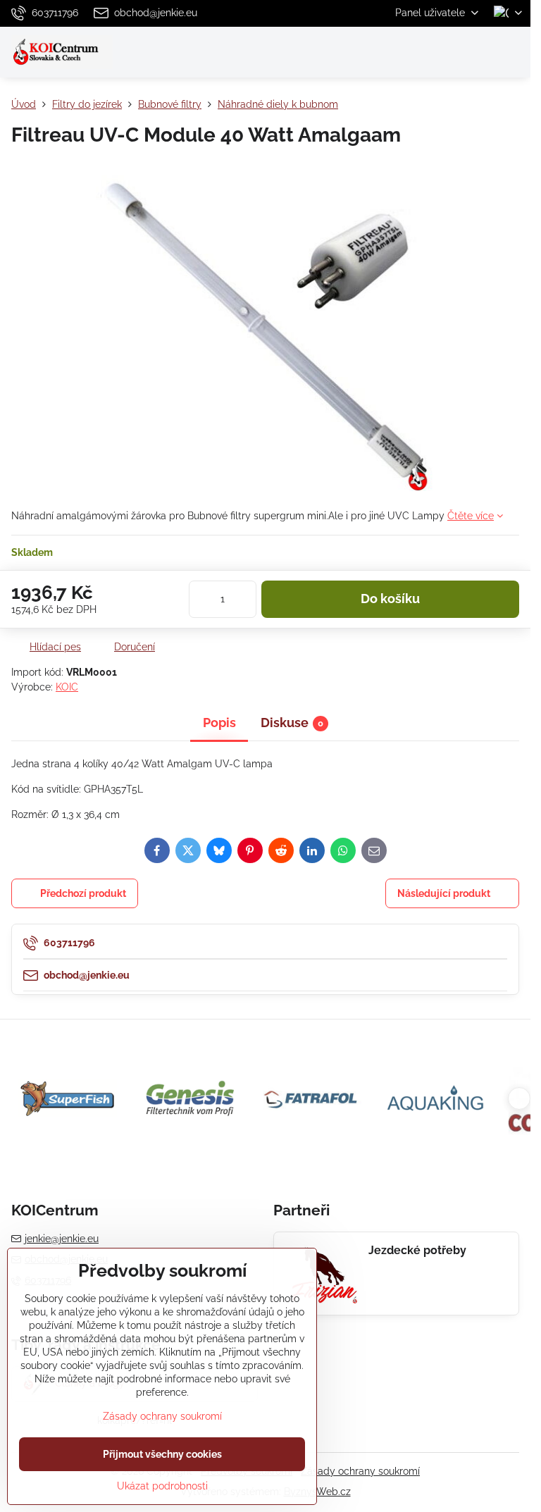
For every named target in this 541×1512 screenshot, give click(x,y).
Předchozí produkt (83, 893)
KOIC (67, 687)
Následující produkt (443, 893)
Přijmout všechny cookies (162, 1454)
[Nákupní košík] (480, 52)
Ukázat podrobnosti (162, 1486)
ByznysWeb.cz (317, 1491)
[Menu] (513, 52)
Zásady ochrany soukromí (360, 1471)
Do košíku (390, 599)
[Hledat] (446, 52)
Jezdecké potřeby (417, 1250)
